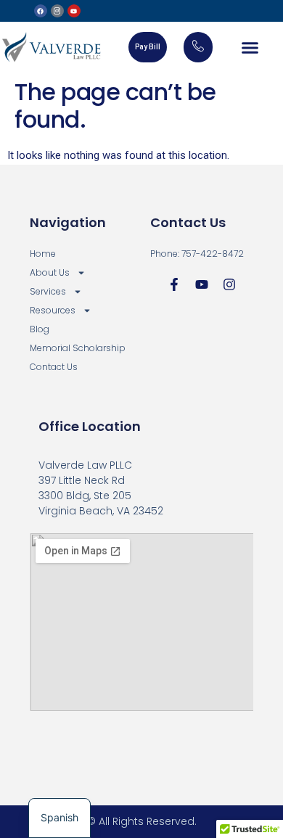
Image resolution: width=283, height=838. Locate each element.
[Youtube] (74, 10)
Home (43, 253)
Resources (52, 310)
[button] (250, 47)
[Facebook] (40, 10)
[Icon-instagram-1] (57, 10)
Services (48, 291)
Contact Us (54, 367)
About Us (50, 272)
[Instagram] (229, 284)
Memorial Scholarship (78, 348)
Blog (39, 329)
